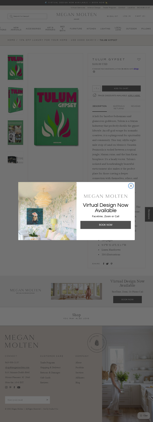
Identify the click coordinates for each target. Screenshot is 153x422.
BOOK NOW (105, 225)
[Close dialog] (131, 185)
